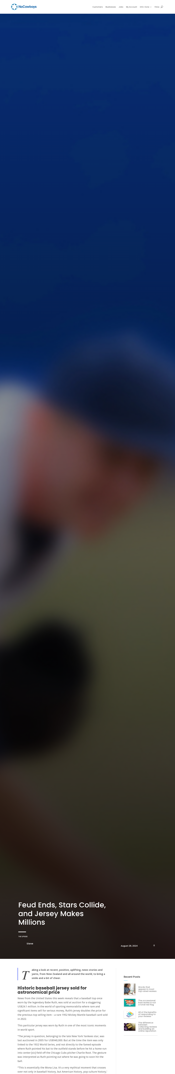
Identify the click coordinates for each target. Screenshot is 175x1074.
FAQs (157, 7)
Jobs (121, 7)
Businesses (111, 7)
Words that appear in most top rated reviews (147, 989)
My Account (131, 7)
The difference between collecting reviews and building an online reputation (147, 1026)
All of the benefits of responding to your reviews (147, 1014)
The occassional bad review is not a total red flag (147, 1002)
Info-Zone (144, 7)
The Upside (23, 936)
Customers (97, 7)
